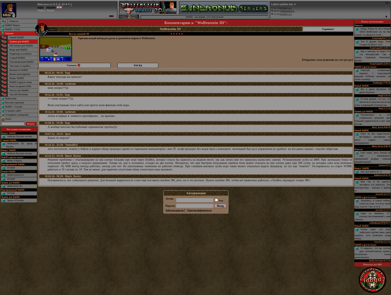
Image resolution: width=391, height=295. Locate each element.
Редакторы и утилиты (20, 54)
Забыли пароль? (175, 210)
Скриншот (328, 29)
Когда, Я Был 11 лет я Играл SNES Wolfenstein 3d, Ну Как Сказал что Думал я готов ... (372, 31)
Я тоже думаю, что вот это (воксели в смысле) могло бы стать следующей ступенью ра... (372, 102)
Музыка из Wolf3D (18, 70)
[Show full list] (386, 17)
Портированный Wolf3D (21, 62)
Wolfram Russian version (19, 136)
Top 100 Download (18, 94)
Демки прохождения (19, 74)
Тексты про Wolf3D (19, 90)
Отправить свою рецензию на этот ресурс (327, 59)
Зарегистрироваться (199, 210)
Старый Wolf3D (17, 58)
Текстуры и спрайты (19, 66)
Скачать (9, 33)
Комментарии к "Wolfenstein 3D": (196, 22)
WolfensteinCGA (15, 175)
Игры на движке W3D (20, 86)
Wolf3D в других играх (20, 82)
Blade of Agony (14, 160)
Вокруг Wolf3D (16, 78)
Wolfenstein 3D (14, 186)
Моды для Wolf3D (18, 49)
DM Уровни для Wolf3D (21, 45)
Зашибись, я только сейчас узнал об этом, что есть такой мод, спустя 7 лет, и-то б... (372, 203)
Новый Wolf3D (16, 37)
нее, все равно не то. (371, 171)
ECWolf (11, 168)
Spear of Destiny (15, 200)
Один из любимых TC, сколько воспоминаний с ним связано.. (372, 216)
